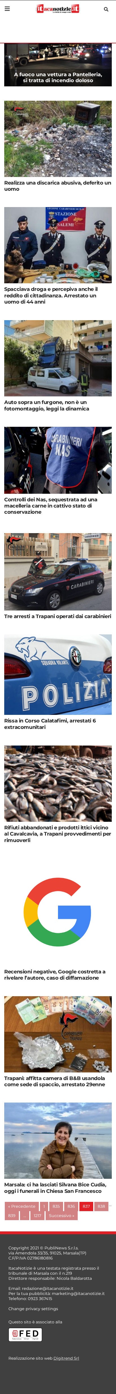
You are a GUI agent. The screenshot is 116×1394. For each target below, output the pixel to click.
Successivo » (61, 1215)
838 (101, 1206)
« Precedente (21, 1206)
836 (71, 1206)
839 (11, 1215)
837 (86, 1206)
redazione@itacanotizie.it (47, 1288)
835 (56, 1206)
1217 (37, 1215)
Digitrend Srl (66, 1358)
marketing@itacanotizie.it (78, 1293)
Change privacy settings (33, 1308)
